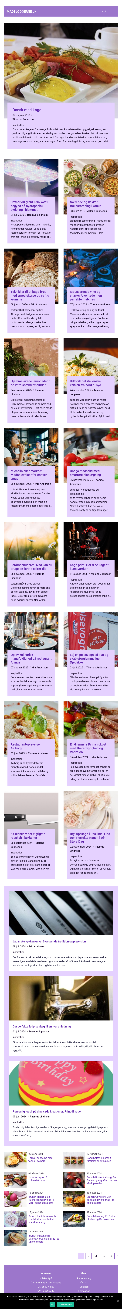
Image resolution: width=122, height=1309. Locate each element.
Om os (84, 1282)
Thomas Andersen (23, 119)
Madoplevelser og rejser (92, 399)
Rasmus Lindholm (37, 214)
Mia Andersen (39, 304)
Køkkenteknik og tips (31, 310)
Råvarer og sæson (30, 583)
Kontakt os (84, 1291)
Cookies (84, 1286)
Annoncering (84, 1278)
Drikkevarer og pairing (82, 310)
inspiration (18, 125)
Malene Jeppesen (96, 211)
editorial (15, 310)
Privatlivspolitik (65, 1304)
